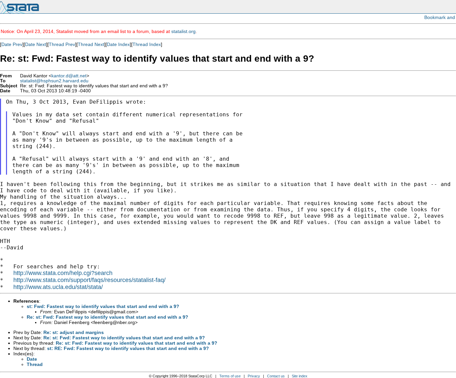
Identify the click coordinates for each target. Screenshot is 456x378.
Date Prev (11, 44)
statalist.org (183, 31)
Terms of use (230, 376)
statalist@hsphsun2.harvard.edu (54, 80)
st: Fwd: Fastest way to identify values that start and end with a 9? (103, 306)
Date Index (118, 44)
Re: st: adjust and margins (73, 332)
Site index (299, 376)
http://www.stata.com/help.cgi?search (62, 273)
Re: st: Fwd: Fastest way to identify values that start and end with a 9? (107, 317)
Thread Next (91, 44)
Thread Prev (62, 44)
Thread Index (147, 44)
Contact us (276, 376)
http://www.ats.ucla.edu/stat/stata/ (58, 287)
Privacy (254, 376)
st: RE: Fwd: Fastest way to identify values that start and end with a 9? (128, 348)
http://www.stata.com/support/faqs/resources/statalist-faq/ (89, 280)
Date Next (35, 44)
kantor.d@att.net (68, 75)
